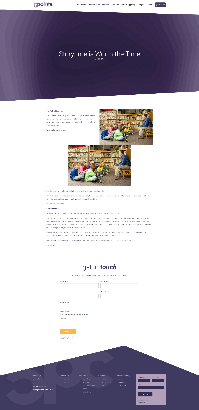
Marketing (86, 379)
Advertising (87, 392)
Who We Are (81, 5)
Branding (86, 382)
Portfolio (104, 379)
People (66, 379)
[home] (43, 4)
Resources (120, 382)
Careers (66, 382)
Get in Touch (121, 386)
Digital (85, 389)
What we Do (83, 376)
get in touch (160, 5)
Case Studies (106, 382)
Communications (89, 386)
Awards (104, 386)
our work (101, 376)
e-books (150, 5)
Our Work (116, 5)
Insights (141, 5)
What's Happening (128, 5)
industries (105, 5)
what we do (93, 5)
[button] (93, 4)
